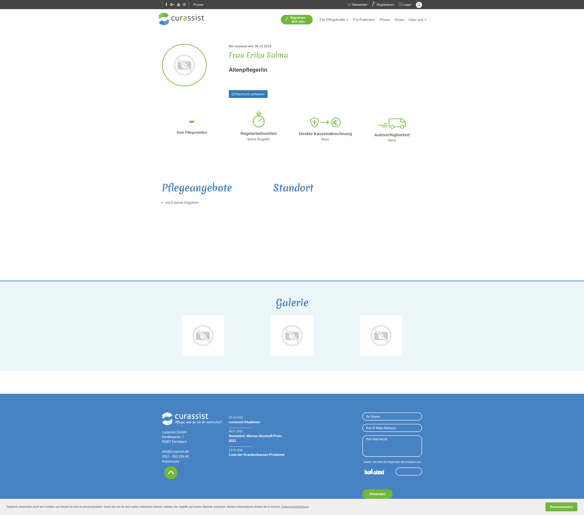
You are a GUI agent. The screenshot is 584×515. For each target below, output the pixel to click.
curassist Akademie (244, 422)
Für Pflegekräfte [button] (333, 20)
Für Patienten (364, 20)
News (399, 20)
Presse (198, 4)
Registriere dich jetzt (298, 19)
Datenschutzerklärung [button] (295, 506)
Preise (385, 20)
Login (407, 4)
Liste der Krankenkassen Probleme (256, 455)
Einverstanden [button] (561, 507)
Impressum (170, 461)
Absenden (377, 494)
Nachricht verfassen (250, 94)
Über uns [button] (416, 20)
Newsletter (360, 4)
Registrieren (385, 4)
